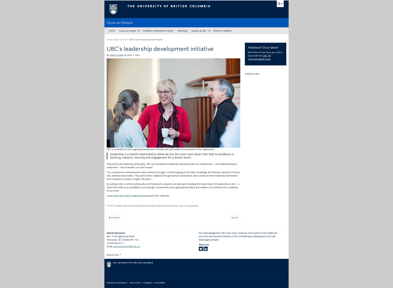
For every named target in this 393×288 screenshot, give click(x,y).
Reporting (182, 30)
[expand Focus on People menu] (139, 31)
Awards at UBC (198, 30)
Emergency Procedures (116, 283)
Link (181, 205)
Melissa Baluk (117, 55)
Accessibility (160, 283)
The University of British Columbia (113, 9)
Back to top (113, 254)
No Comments (191, 205)
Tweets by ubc (252, 73)
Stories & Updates (222, 30)
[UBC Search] (280, 3)
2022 (117, 39)
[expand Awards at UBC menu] (209, 31)
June (122, 39)
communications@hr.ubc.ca (126, 246)
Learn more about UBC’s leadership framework (130, 195)
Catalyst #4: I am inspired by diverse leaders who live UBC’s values (147, 205)
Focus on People (127, 30)
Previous (115, 217)
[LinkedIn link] (206, 249)
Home (112, 30)
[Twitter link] (201, 249)
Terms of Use (134, 283)
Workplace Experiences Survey (158, 30)
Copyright (147, 283)
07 (127, 39)
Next (234, 217)
